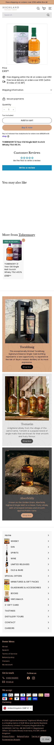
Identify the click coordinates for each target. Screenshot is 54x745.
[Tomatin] (27, 398)
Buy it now (27, 127)
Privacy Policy (8, 736)
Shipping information (12, 90)
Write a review (27, 167)
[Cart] (44, 8)
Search (5, 650)
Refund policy (8, 657)
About (5, 646)
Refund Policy (23, 736)
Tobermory (27, 235)
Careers (6, 661)
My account (7, 664)
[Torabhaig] (27, 321)
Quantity (6, 104)
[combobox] (27, 15)
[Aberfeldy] (27, 472)
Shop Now (27, 367)
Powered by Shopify (11, 739)
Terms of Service (9, 654)
